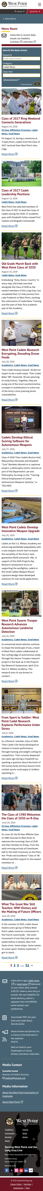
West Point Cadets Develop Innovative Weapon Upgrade (21, 529)
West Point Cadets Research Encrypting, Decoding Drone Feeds (20, 353)
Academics (7, 365)
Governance (18, 1188)
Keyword (7, 54)
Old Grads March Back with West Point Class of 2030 (20, 265)
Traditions (9, 1129)
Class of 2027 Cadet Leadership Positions (16, 192)
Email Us (14, 1041)
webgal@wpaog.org (15, 1078)
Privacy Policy (16, 1184)
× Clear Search (26, 84)
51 (27, 965)
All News (14, 1054)
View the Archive (17, 1024)
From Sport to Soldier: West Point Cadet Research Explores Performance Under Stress (21, 722)
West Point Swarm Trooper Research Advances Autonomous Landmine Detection (19, 626)
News (24, 1133)
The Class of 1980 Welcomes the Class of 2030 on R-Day (21, 816)
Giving (7, 1140)
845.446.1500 (10, 1165)
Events (25, 1129)
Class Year (8, 71)
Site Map (27, 1184)
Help (28, 1188)
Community (10, 1133)
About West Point (11, 1101)
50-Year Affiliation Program (16, 130)
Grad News (14, 41)
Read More (8, 154)
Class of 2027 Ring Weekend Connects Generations (21, 120)
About (25, 1137)
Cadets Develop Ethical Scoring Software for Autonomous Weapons (17, 441)
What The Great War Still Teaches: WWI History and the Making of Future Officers (21, 907)
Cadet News (28, 41)
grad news (22, 984)
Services (8, 1137)
